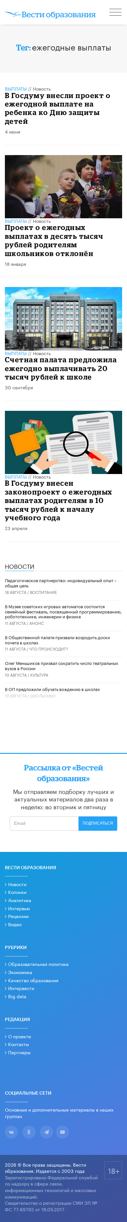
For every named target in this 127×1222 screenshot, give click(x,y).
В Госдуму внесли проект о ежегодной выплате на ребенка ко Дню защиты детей (58, 108)
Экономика (20, 971)
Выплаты (16, 88)
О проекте (19, 1036)
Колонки (17, 891)
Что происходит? (48, 648)
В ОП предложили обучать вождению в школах (52, 688)
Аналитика (19, 899)
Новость (42, 88)
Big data (17, 995)
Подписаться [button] (98, 823)
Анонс (36, 623)
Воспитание (43, 592)
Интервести (21, 987)
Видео (14, 923)
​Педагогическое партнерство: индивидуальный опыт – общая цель (61, 582)
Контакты (18, 1043)
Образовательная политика (38, 963)
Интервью (19, 908)
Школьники (42, 695)
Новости (17, 883)
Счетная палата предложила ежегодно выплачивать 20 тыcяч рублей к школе (61, 368)
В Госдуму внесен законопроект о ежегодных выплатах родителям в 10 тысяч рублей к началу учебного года (58, 500)
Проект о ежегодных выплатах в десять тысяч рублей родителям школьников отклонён (54, 240)
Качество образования (33, 980)
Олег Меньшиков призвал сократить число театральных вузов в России (61, 665)
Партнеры (19, 1052)
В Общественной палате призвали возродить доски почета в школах (57, 639)
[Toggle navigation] (115, 13)
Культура (39, 674)
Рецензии (18, 915)
